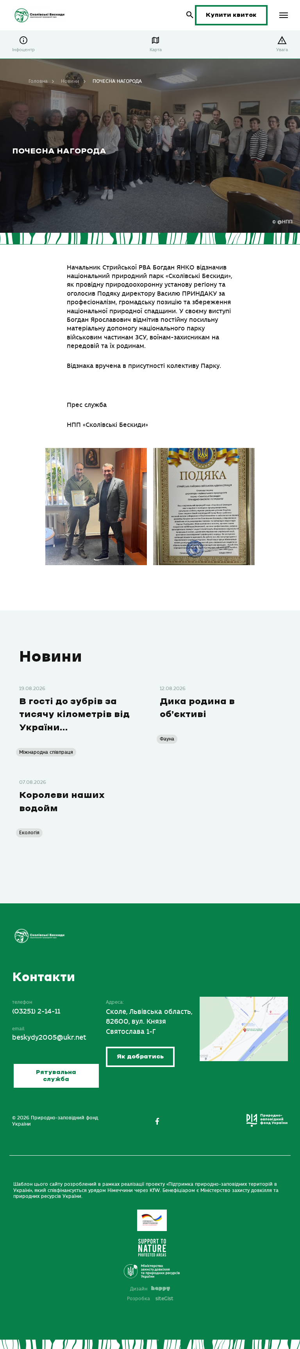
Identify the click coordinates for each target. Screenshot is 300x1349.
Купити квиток (231, 15)
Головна (38, 81)
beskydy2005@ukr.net (49, 1038)
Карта (156, 49)
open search (190, 15)
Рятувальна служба (56, 1076)
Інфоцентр (23, 49)
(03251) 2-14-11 (36, 1011)
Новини (70, 81)
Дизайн (138, 1289)
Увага (282, 49)
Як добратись (140, 1056)
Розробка (150, 1298)
